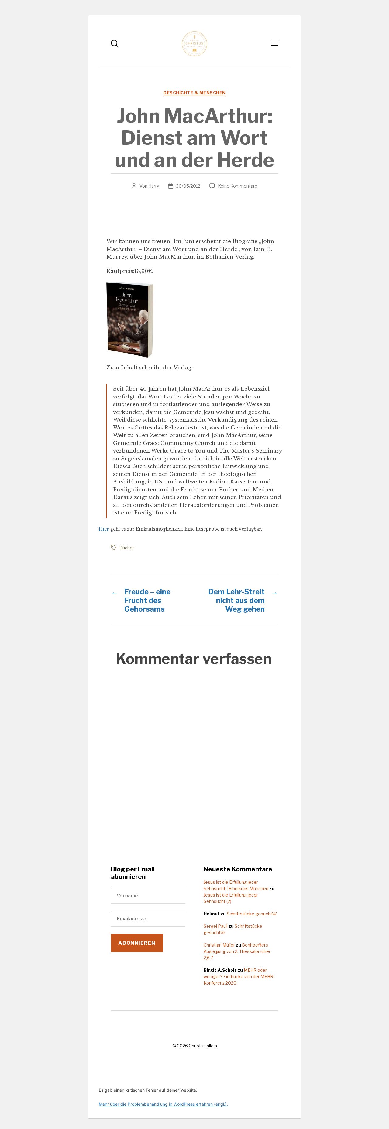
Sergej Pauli (216, 926)
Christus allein (203, 1045)
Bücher (126, 547)
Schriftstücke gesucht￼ (252, 913)
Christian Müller (219, 945)
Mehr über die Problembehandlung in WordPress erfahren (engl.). (163, 1104)
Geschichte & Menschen (194, 92)
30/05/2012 (188, 185)
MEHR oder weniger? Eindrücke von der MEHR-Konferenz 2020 (239, 976)
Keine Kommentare (237, 185)
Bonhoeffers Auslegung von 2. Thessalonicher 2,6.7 (237, 951)
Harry (153, 185)
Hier (104, 529)
